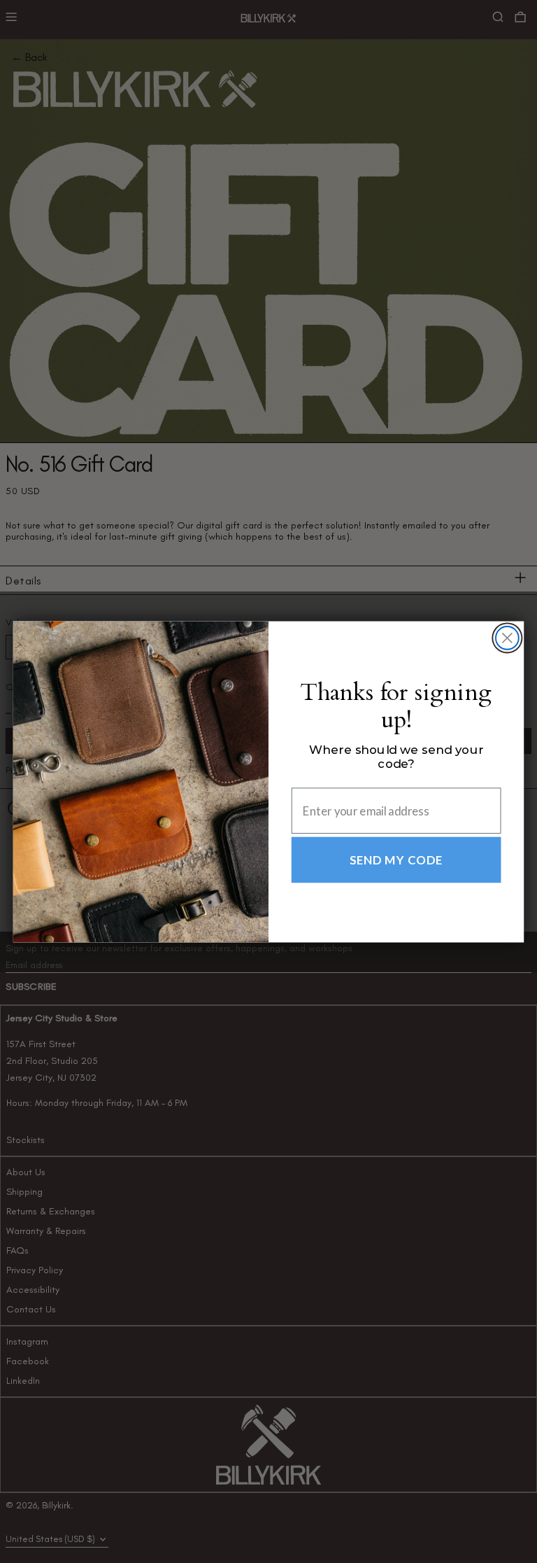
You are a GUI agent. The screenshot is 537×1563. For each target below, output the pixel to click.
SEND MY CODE (396, 860)
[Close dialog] (507, 638)
